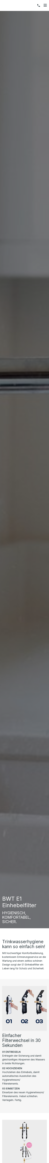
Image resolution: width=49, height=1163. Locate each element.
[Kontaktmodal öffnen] (38, 5)
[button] (45, 5)
